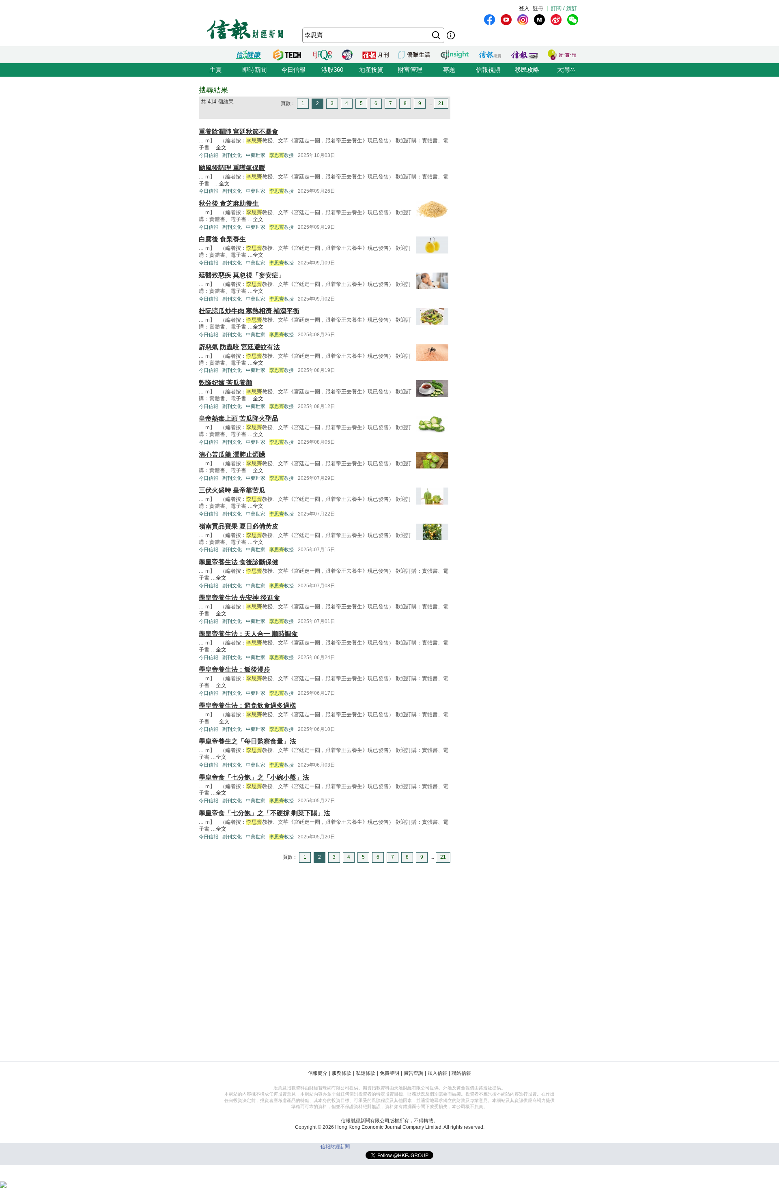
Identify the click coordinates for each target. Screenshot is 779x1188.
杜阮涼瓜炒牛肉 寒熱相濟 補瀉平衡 (249, 310)
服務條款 (341, 1073)
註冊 (538, 8)
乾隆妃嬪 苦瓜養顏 (225, 382)
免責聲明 (389, 1073)
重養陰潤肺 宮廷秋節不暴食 (238, 131)
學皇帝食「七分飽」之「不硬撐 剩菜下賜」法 (264, 813)
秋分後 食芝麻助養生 (229, 203)
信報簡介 (317, 1073)
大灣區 (566, 69)
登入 (524, 8)
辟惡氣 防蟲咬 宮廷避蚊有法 (239, 347)
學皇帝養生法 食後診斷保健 (238, 562)
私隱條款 (365, 1073)
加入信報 (437, 1073)
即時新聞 (254, 69)
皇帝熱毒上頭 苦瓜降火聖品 (238, 418)
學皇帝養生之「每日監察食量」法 (247, 741)
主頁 (215, 69)
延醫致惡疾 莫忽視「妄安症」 (242, 275)
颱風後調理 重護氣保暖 (232, 167)
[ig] (522, 19)
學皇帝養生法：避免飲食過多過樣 (247, 705)
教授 (281, 155)
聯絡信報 (461, 1073)
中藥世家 (255, 155)
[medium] (539, 19)
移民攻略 (527, 69)
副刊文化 (232, 155)
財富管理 (410, 69)
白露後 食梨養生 (222, 239)
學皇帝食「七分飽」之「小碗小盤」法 (254, 777)
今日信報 (293, 69)
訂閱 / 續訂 (564, 8)
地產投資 (371, 69)
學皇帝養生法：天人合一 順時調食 (248, 633)
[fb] (489, 19)
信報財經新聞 (335, 1146)
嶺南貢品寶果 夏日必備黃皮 (238, 526)
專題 (449, 69)
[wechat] (572, 19)
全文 (221, 147)
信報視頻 (488, 69)
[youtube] (506, 19)
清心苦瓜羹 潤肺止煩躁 (232, 454)
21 (441, 103)
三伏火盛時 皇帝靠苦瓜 (232, 490)
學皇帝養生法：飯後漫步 (234, 669)
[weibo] (556, 19)
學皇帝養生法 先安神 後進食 (239, 597)
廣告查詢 (413, 1073)
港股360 (332, 69)
